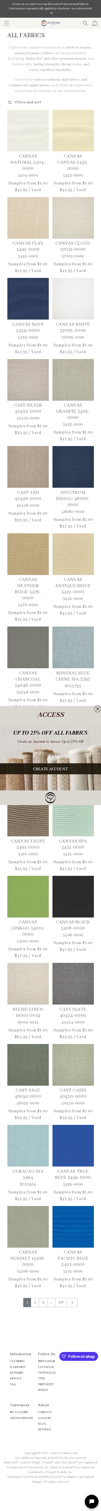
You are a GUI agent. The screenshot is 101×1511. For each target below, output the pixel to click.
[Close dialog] (97, 708)
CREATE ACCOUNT (50, 768)
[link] (50, 797)
